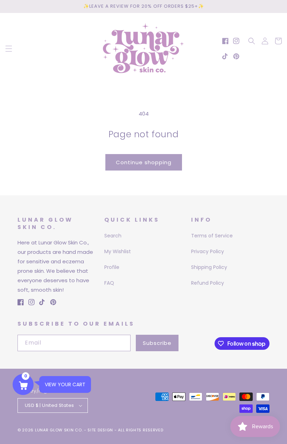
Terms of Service (212, 235)
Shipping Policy (209, 267)
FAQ (109, 282)
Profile (111, 267)
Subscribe (157, 343)
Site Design (100, 430)
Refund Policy (207, 282)
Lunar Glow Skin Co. (59, 430)
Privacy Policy (207, 251)
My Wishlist (117, 251)
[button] (8, 48)
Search (112, 235)
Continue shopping (144, 162)
